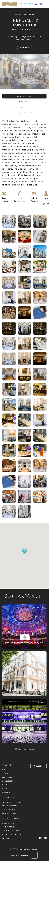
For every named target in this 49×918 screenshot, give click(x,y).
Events (5, 785)
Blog (4, 788)
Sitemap (5, 838)
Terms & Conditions (11, 831)
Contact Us (7, 792)
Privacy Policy (9, 823)
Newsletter (7, 781)
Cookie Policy (8, 827)
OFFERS (24, 107)
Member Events (9, 813)
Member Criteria (9, 806)
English (41, 4)
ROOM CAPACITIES (24, 102)
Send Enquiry (10, 4)
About (5, 773)
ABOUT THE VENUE (24, 96)
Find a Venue (8, 777)
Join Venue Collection (12, 809)
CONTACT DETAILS (24, 112)
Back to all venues (26, 14)
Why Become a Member (12, 802)
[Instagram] (40, 838)
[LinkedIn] (45, 838)
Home (14, 29)
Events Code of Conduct (13, 834)
